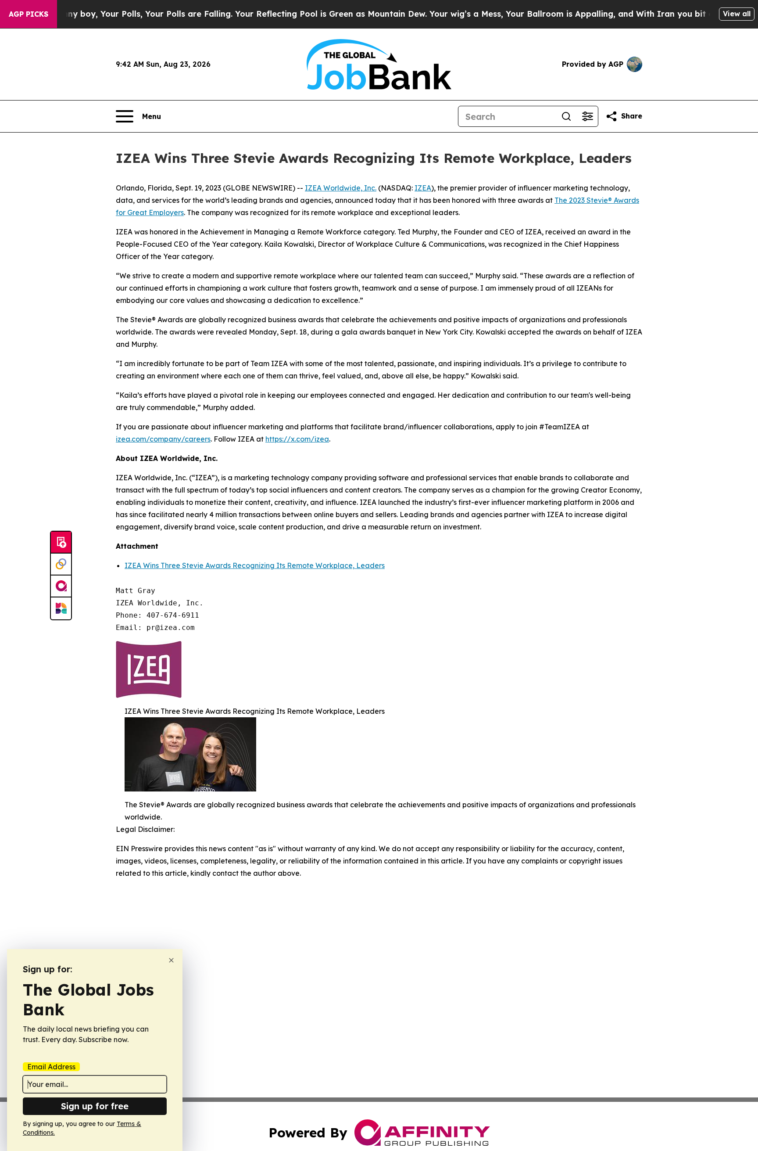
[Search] (566, 116)
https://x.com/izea (297, 439)
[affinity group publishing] (61, 586)
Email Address (51, 1066)
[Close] (171, 960)
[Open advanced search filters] (587, 116)
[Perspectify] (61, 565)
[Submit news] (61, 543)
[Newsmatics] (61, 608)
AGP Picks (28, 14)
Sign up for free (95, 1106)
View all (737, 13)
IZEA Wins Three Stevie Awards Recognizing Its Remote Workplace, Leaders (255, 565)
